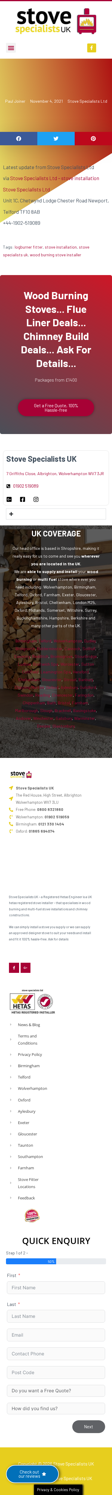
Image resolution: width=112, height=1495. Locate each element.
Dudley (90, 640)
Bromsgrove (61, 656)
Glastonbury (63, 725)
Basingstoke (84, 710)
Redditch (40, 656)
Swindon (25, 694)
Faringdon (84, 694)
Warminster (84, 718)
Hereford (81, 671)
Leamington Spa (56, 671)
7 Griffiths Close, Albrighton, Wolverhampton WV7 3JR (55, 473)
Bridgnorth (25, 648)
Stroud (70, 679)
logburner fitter (29, 246)
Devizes (43, 725)
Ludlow (24, 664)
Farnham (80, 702)
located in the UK (63, 563)
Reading (42, 694)
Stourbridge (86, 656)
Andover (23, 718)
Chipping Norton (29, 687)
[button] (11, 48)
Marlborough (26, 710)
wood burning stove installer (55, 254)
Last (11, 1304)
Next (88, 1426)
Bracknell (63, 710)
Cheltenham (29, 679)
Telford (45, 640)
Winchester (43, 718)
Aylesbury (69, 687)
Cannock (72, 648)
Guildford (88, 687)
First (11, 1275)
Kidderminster (49, 648)
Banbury (86, 679)
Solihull (88, 648)
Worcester (69, 664)
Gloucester (52, 679)
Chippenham (34, 702)
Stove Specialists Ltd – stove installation (54, 178)
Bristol (64, 702)
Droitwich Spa (45, 664)
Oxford (52, 687)
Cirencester (62, 694)
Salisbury (64, 718)
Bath (51, 702)
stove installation (61, 246)
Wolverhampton (67, 640)
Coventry (22, 656)
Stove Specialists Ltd (87, 101)
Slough (46, 710)
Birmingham (26, 640)
